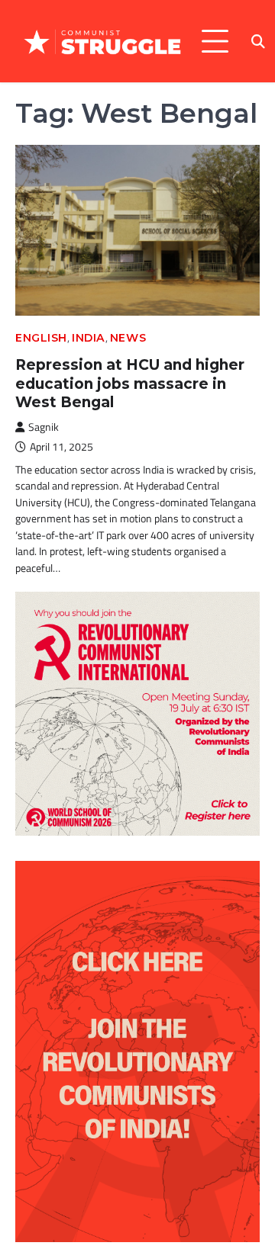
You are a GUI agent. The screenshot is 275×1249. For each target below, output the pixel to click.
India (88, 338)
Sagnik (43, 427)
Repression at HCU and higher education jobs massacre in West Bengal (129, 383)
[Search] (258, 41)
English (41, 338)
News (128, 338)
